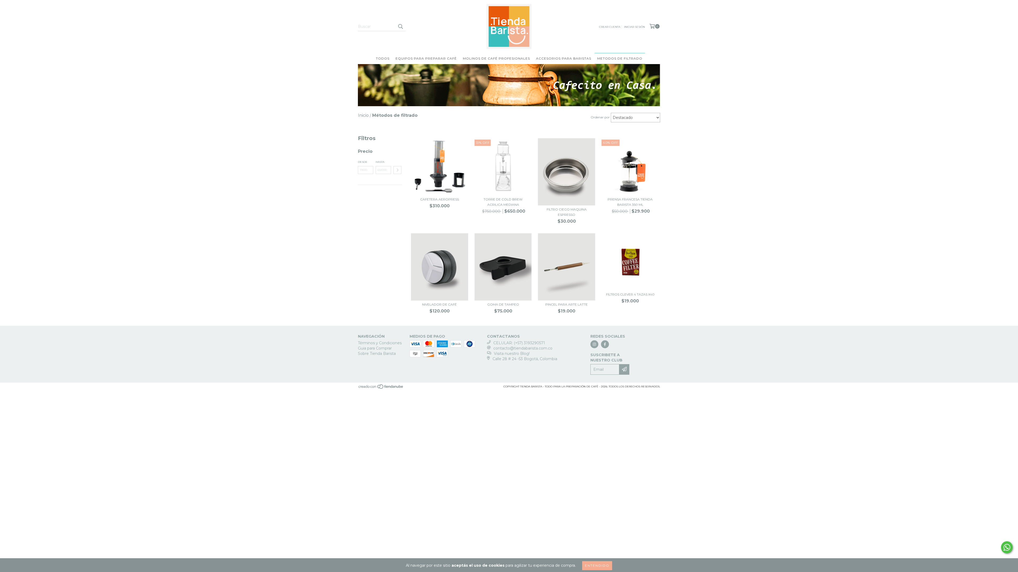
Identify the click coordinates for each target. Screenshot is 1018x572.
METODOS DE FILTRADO (619, 58)
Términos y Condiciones (380, 343)
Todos (382, 58)
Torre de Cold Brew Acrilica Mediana (503, 202)
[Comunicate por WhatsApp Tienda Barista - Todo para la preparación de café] (1007, 547)
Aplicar (397, 170)
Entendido (597, 565)
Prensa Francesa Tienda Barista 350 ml (630, 202)
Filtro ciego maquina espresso (567, 212)
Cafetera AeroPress (439, 199)
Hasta (380, 162)
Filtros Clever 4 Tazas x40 (630, 294)
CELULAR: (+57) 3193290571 (519, 343)
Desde (362, 162)
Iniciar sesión (634, 27)
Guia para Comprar (375, 348)
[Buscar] (400, 26)
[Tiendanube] (381, 388)
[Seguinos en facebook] (605, 344)
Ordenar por (600, 117)
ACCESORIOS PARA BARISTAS (563, 58)
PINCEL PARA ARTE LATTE (566, 304)
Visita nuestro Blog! (512, 353)
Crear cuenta (609, 27)
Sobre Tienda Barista (377, 353)
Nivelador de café (439, 304)
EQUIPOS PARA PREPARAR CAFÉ (426, 58)
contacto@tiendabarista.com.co (522, 348)
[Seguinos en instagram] (594, 344)
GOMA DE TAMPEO (503, 304)
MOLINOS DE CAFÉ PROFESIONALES (496, 58)
